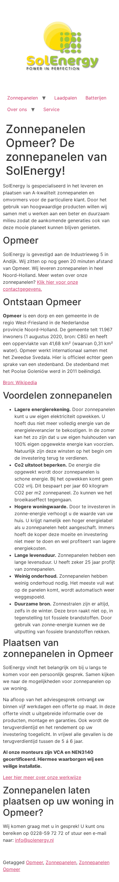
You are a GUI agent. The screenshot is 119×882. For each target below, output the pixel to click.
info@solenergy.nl (34, 840)
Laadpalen (65, 98)
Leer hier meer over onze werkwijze (42, 777)
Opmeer (34, 862)
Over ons (17, 109)
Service (51, 109)
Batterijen (95, 98)
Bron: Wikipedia (20, 382)
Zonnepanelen (22, 98)
